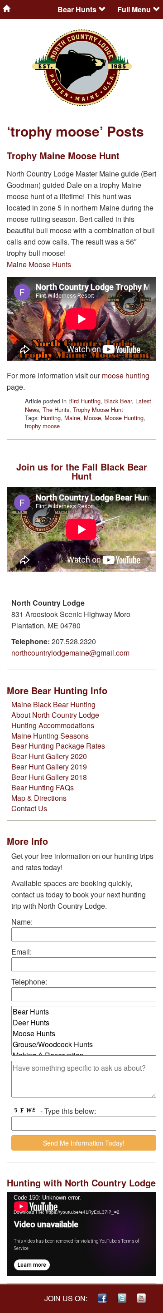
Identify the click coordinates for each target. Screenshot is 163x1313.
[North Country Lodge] (27, 8)
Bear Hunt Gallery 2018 (49, 777)
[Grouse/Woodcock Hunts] (84, 1044)
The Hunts (56, 409)
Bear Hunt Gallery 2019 (49, 766)
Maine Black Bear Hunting (53, 704)
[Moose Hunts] (84, 1033)
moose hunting (125, 375)
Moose (92, 417)
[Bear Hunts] (84, 1011)
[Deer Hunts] (84, 1022)
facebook (102, 1298)
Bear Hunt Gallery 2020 (49, 756)
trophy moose (42, 425)
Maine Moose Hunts (39, 264)
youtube (141, 1298)
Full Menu (134, 9)
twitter (121, 1298)
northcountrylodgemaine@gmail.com (70, 652)
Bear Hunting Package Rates (58, 745)
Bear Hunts (77, 9)
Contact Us (29, 808)
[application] (81, 1234)
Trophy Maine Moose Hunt (63, 155)
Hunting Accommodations (52, 725)
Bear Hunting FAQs (42, 787)
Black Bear (118, 401)
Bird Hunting (84, 401)
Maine (72, 417)
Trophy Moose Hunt (98, 409)
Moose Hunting (124, 417)
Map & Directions (39, 798)
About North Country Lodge (55, 715)
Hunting (51, 417)
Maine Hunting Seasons (50, 735)
